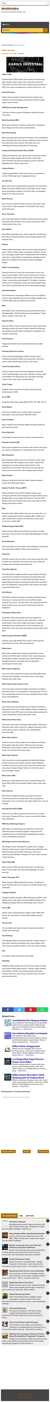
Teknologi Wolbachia (17, 1308)
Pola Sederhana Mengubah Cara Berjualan (29, 1033)
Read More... (28, 1029)
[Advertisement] (25, 17)
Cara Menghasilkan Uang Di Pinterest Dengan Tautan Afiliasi (28, 1060)
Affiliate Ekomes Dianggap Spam (26, 1046)
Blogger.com (28, 1397)
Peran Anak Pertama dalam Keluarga (23, 1322)
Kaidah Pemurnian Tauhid (19, 1259)
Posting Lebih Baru (8, 1151)
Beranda (26, 1151)
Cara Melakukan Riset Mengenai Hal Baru (29, 1020)
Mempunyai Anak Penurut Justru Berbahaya (26, 1271)
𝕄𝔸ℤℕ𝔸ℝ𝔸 (29, 1395)
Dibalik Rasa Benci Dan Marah (21, 1282)
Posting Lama (43, 1151)
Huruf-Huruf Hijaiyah (17, 1222)
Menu (7, 24)
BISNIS (22, 53)
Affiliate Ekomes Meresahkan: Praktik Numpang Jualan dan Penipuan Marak (28, 1076)
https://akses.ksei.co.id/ (36, 87)
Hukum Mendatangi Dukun (19, 1294)
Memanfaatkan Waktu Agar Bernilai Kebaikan (27, 1233)
